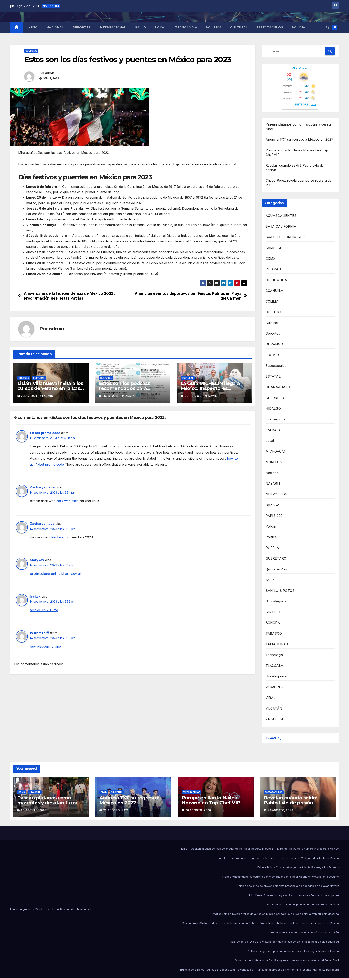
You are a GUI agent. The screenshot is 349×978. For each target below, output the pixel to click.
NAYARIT (273, 483)
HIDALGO (273, 408)
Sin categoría (276, 601)
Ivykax (35, 596)
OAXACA (273, 505)
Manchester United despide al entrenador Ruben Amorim (303, 904)
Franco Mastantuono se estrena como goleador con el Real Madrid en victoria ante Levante (280, 876)
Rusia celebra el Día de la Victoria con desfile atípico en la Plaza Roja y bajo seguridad (284, 941)
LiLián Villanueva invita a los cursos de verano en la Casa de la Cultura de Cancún (50, 388)
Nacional (55, 27)
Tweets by (273, 738)
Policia (298, 27)
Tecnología (186, 27)
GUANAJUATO (278, 387)
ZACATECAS (276, 719)
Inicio (33, 27)
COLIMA (272, 301)
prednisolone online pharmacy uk (56, 574)
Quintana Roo (276, 569)
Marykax (37, 560)
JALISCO (273, 430)
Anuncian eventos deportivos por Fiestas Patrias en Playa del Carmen (188, 296)
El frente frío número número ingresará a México (308, 848)
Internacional (112, 27)
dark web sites (67, 501)
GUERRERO (275, 398)
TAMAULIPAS (277, 644)
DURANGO (274, 344)
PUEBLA (272, 548)
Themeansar (83, 909)
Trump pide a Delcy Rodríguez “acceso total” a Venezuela (216, 969)
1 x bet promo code (45, 433)
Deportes (81, 27)
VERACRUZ (275, 687)
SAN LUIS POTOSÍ (281, 591)
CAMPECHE (275, 248)
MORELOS (274, 462)
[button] (327, 27)
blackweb (58, 537)
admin (49, 73)
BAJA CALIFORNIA (281, 226)
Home (183, 848)
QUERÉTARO (276, 558)
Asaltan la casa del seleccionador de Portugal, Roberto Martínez (232, 848)
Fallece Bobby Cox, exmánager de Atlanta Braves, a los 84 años (298, 867)
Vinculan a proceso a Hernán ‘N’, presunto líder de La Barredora (298, 969)
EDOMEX (273, 355)
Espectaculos (269, 27)
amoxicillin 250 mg (44, 610)
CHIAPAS (273, 269)
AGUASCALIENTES (281, 216)
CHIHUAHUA (276, 280)
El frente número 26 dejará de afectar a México (309, 858)
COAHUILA (274, 291)
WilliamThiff (39, 633)
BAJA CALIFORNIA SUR (285, 237)
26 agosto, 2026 (34, 810)
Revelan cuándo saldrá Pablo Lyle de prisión (291, 800)
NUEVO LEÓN (277, 494)
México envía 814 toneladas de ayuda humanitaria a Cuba (218, 923)
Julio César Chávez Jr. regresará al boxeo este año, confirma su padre (293, 895)
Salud (140, 27)
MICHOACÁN (276, 451)
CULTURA (24, 378)
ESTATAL (273, 376)
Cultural (239, 27)
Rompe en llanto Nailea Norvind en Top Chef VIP (211, 800)
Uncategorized (277, 676)
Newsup (65, 909)
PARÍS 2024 (275, 516)
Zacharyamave (42, 487)
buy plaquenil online (45, 646)
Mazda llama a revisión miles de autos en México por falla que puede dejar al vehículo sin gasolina (276, 913)
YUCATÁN (274, 708)
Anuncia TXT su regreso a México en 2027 (299, 139)
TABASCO (274, 633)
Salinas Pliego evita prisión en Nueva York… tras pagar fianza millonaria (293, 951)
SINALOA (273, 612)
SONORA (273, 623)
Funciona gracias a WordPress (30, 909)
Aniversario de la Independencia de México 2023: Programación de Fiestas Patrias (69, 296)
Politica (213, 27)
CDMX (271, 258)
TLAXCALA (274, 666)
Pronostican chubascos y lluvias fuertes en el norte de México (299, 923)
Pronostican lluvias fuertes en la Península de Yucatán (304, 932)
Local (160, 27)
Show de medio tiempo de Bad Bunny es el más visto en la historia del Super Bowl (287, 960)
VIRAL (270, 698)
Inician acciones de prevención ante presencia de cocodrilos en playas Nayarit (288, 885)
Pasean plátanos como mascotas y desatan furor (47, 800)
